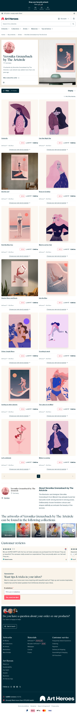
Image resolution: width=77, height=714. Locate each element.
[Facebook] (17, 687)
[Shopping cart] (74, 19)
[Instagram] (11, 687)
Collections (15, 29)
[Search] (73, 24)
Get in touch (11, 626)
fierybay (3, 82)
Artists (25, 29)
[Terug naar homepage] (9, 18)
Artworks (4, 29)
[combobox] (36, 24)
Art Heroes (8, 661)
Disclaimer (33, 706)
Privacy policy (55, 706)
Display (70, 91)
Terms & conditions (23, 706)
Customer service (60, 637)
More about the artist (10, 78)
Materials (34, 29)
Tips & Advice (46, 29)
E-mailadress (8, 588)
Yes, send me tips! (12, 597)
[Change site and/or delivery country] (74, 13)
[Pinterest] (14, 687)
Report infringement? (44, 706)
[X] (20, 687)
